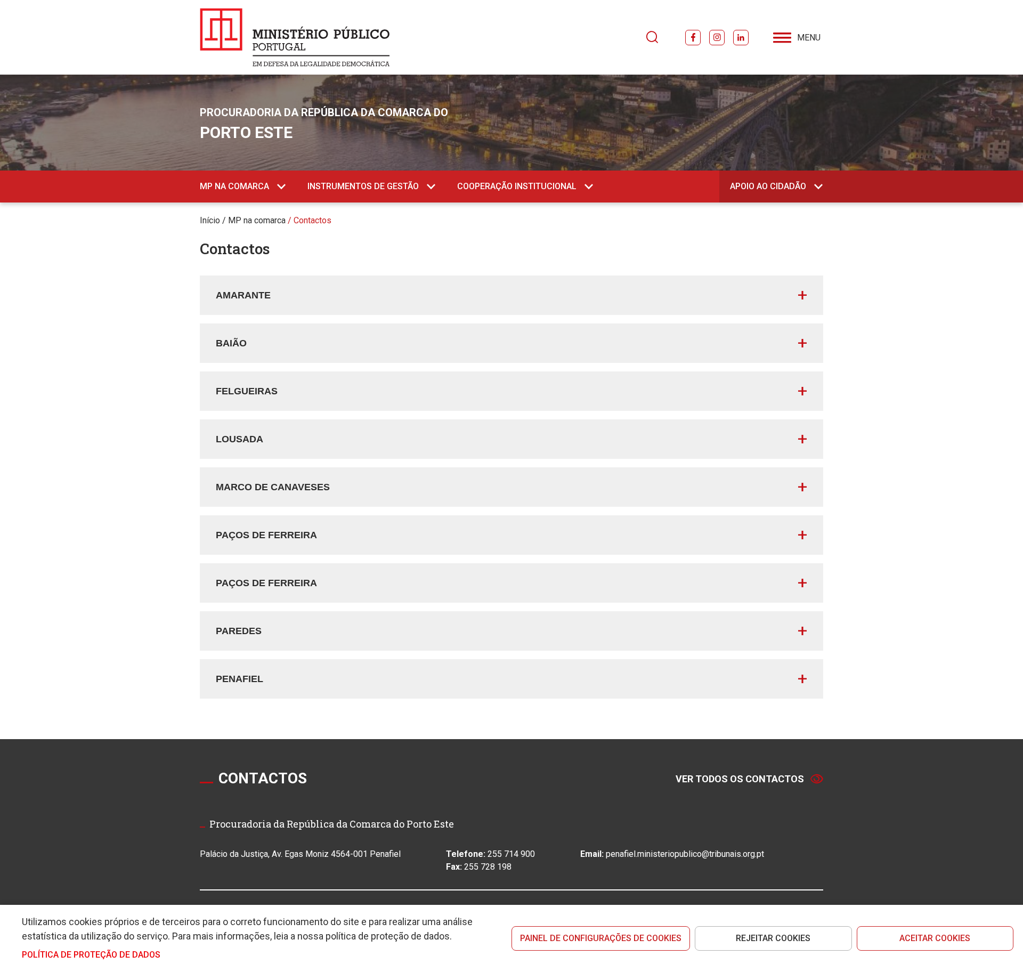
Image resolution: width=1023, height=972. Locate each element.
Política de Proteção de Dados (91, 955)
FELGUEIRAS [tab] (247, 391)
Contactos (312, 220)
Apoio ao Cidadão (768, 186)
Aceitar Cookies (934, 938)
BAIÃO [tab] (231, 343)
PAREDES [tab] (239, 631)
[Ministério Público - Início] (295, 37)
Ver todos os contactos (740, 778)
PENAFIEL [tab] (239, 679)
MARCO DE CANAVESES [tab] (273, 487)
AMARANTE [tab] (243, 295)
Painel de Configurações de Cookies (600, 938)
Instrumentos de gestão (363, 186)
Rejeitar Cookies (773, 938)
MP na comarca (234, 186)
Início (210, 220)
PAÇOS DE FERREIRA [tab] (266, 535)
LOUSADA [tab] (239, 439)
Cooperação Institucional (517, 186)
